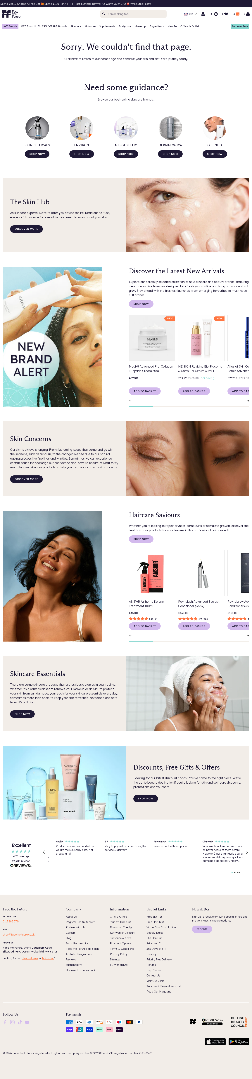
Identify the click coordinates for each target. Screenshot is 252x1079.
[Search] (104, 14)
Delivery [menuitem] (151, 954)
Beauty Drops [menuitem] (154, 932)
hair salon (48, 958)
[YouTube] (27, 1021)
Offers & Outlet (189, 26)
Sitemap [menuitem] (115, 959)
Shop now (37, 154)
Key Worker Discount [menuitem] (122, 932)
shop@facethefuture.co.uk (18, 934)
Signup (202, 929)
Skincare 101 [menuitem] (153, 943)
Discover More (26, 229)
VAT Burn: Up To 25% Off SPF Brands (44, 26)
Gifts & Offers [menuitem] (118, 916)
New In (172, 26)
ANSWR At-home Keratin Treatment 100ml (146, 604)
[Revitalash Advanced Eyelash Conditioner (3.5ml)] (201, 573)
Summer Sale (240, 26)
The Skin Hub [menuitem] (154, 938)
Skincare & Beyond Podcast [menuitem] (163, 986)
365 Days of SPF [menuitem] (156, 948)
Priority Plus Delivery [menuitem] (159, 959)
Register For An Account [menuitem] (80, 922)
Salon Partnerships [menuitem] (77, 943)
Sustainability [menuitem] (74, 965)
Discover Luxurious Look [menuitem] (80, 970)
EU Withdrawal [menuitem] (119, 965)
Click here (71, 59)
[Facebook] (5, 1021)
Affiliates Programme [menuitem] (79, 954)
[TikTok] (20, 1021)
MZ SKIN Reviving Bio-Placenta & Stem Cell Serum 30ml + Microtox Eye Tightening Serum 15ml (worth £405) (200, 369)
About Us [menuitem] (71, 916)
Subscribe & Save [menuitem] (120, 938)
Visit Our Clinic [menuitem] (155, 981)
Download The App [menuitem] (121, 927)
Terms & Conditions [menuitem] (122, 948)
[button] (44, 852)
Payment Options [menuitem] (120, 943)
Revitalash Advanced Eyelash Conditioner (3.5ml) (199, 604)
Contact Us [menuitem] (153, 975)
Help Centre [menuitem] (153, 970)
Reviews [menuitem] (71, 959)
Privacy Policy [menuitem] (118, 954)
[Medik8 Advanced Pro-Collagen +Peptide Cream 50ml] (152, 338)
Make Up (140, 26)
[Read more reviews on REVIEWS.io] (21, 866)
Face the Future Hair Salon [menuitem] (82, 948)
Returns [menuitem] (151, 965)
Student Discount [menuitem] (120, 922)
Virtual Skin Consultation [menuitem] (161, 927)
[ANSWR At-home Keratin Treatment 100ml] (152, 573)
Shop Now (141, 304)
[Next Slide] (246, 401)
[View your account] (203, 14)
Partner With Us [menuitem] (75, 927)
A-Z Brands (10, 26)
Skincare (76, 26)
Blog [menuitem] (68, 938)
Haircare (90, 26)
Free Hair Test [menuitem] (155, 922)
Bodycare (125, 26)
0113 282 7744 (11, 921)
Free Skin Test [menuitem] (154, 916)
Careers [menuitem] (70, 932)
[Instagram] (12, 1021)
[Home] (193, 1022)
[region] (145, 852)
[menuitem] (5, 1022)
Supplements (107, 26)
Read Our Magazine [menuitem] (158, 991)
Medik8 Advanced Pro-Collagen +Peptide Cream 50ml (151, 369)
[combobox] (133, 14)
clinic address (30, 958)
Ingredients (157, 26)
